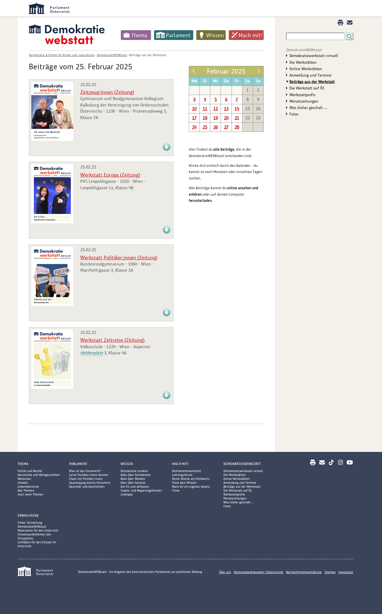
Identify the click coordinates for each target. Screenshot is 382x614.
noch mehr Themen (30, 494)
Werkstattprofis (302, 95)
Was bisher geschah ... (308, 107)
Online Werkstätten (305, 69)
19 (215, 117)
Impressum (345, 572)
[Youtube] (349, 462)
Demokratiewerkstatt (186, 471)
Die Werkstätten (303, 62)
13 (226, 108)
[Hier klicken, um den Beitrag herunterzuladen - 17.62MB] (52, 139)
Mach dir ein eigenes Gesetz (191, 486)
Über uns (225, 572)
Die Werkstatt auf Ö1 (306, 88)
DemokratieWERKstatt (112, 55)
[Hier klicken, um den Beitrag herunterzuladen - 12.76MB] (52, 221)
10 (194, 108)
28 (237, 127)
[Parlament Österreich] (202, 8)
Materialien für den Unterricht (38, 530)
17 (194, 117)
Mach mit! (251, 35)
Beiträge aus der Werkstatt (147, 55)
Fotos (293, 114)
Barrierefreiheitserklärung (304, 572)
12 (215, 108)
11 (205, 108)
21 (237, 117)
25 (205, 127)
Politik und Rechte (30, 471)
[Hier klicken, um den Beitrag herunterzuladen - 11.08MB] (52, 304)
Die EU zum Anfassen (135, 486)
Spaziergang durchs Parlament (89, 482)
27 (226, 127)
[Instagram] (340, 462)
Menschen (24, 478)
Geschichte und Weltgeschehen (39, 474)
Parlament (178, 35)
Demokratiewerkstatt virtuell (313, 55)
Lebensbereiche (28, 486)
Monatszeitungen (303, 101)
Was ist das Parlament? (85, 471)
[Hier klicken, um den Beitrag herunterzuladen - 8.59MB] (52, 387)
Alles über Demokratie (136, 474)
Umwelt (23, 482)
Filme (176, 490)
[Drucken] (340, 22)
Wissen (215, 35)
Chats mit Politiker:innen (86, 478)
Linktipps (127, 494)
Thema (139, 35)
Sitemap (330, 572)
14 (237, 108)
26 (215, 127)
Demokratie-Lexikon (134, 471)
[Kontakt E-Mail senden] (349, 22)
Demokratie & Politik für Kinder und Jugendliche (61, 55)
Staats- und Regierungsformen (141, 490)
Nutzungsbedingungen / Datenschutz (258, 572)
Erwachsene (28, 515)
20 (226, 117)
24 (194, 127)
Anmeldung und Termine (310, 75)
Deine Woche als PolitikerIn (190, 478)
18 (205, 117)
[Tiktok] (331, 462)
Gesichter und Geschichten (87, 486)
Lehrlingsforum (182, 474)
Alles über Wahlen (133, 478)
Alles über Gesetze (133, 482)
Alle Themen (26, 490)
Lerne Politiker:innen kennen (88, 474)
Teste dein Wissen (184, 482)
